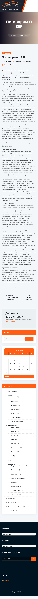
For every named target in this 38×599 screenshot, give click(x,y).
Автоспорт (14, 431)
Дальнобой (14, 401)
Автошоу (13, 397)
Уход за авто (15, 494)
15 (27, 363)
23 (31, 366)
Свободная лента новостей (16, 507)
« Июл (7, 376)
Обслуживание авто (17, 478)
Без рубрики (11, 391)
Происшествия (15, 448)
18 (10, 366)
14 (23, 363)
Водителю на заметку (17, 466)
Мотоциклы (14, 409)
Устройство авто (16, 490)
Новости (10, 425)
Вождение (14, 470)
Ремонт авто (15, 486)
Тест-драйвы (11, 511)
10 (6, 363)
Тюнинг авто (15, 417)
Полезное (8, 53)
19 (14, 366)
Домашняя (13, 35)
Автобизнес (14, 427)
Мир (12, 439)
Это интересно (15, 421)
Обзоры (10, 460)
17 (6, 366)
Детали (10, 395)
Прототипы (14, 413)
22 (27, 366)
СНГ (12, 456)
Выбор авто (14, 474)
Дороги (13, 435)
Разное (10, 498)
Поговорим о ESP (23, 35)
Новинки (13, 443)
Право (13, 482)
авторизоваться (10, 321)
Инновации (14, 405)
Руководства (11, 502)
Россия (13, 452)
